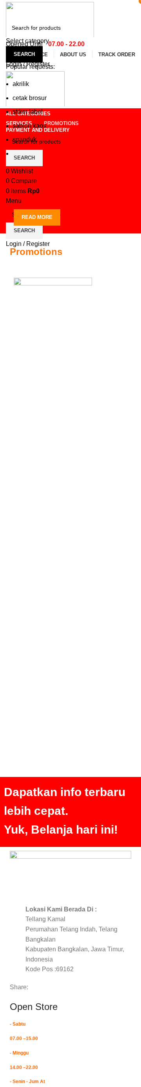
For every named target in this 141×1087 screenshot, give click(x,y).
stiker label (28, 111)
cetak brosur (30, 98)
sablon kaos (29, 125)
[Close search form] (10, 10)
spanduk (24, 139)
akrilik (21, 84)
